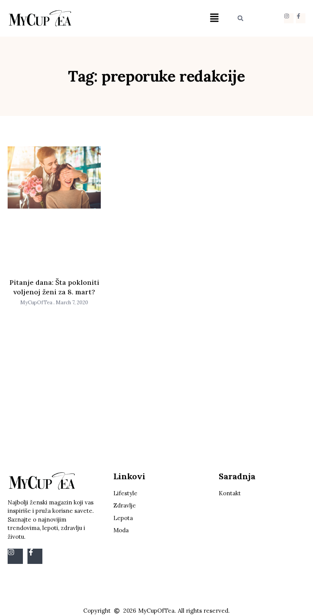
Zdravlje (124, 505)
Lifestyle (125, 493)
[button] (214, 18)
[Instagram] (289, 18)
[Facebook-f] (300, 18)
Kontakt (230, 493)
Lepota (123, 518)
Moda (121, 530)
